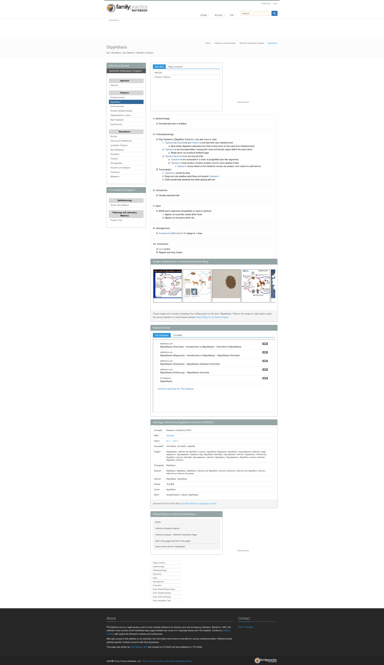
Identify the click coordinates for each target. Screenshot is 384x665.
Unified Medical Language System (199, 503)
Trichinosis (115, 172)
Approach (124, 80)
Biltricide (176, 233)
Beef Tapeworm (117, 119)
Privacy (153, 661)
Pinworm (114, 158)
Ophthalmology (124, 200)
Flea (161, 248)
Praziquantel (165, 233)
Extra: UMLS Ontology (162, 596)
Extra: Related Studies (162, 592)
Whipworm (114, 176)
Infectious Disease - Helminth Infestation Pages (176, 534)
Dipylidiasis (115, 101)
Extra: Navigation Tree (162, 600)
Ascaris (113, 136)
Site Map (170, 661)
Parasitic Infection (162, 76)
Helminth (114, 85)
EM (232, 15)
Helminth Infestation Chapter (252, 43)
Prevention (157, 585)
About (161, 661)
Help (275, 3)
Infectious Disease (119, 65)
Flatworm (124, 92)
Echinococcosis (117, 106)
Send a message (245, 626)
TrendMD (177, 335)
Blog (190, 661)
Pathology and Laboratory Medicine (125, 214)
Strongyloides (116, 163)
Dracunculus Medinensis (121, 140)
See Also (159, 66)
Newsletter (180, 661)
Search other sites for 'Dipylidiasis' (170, 546)
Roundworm (124, 131)
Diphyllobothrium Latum (120, 115)
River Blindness (117, 149)
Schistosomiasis (117, 97)
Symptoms (157, 574)
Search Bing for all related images (212, 317)
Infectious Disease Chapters (167, 528)
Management (158, 581)
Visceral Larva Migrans (120, 167)
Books (219, 15)
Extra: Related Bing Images (164, 589)
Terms (145, 661)
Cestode (181, 142)
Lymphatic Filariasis (119, 145)
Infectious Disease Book (225, 43)
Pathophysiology (159, 570)
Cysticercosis (116, 124)
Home (203, 15)
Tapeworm (170, 142)
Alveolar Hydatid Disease (121, 110)
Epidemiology (158, 566)
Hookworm (115, 154)
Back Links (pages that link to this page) (172, 541)
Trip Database (161, 335)
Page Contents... (159, 562)
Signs (155, 577)
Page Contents (175, 66)
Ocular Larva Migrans (119, 204)
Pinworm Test (116, 220)
